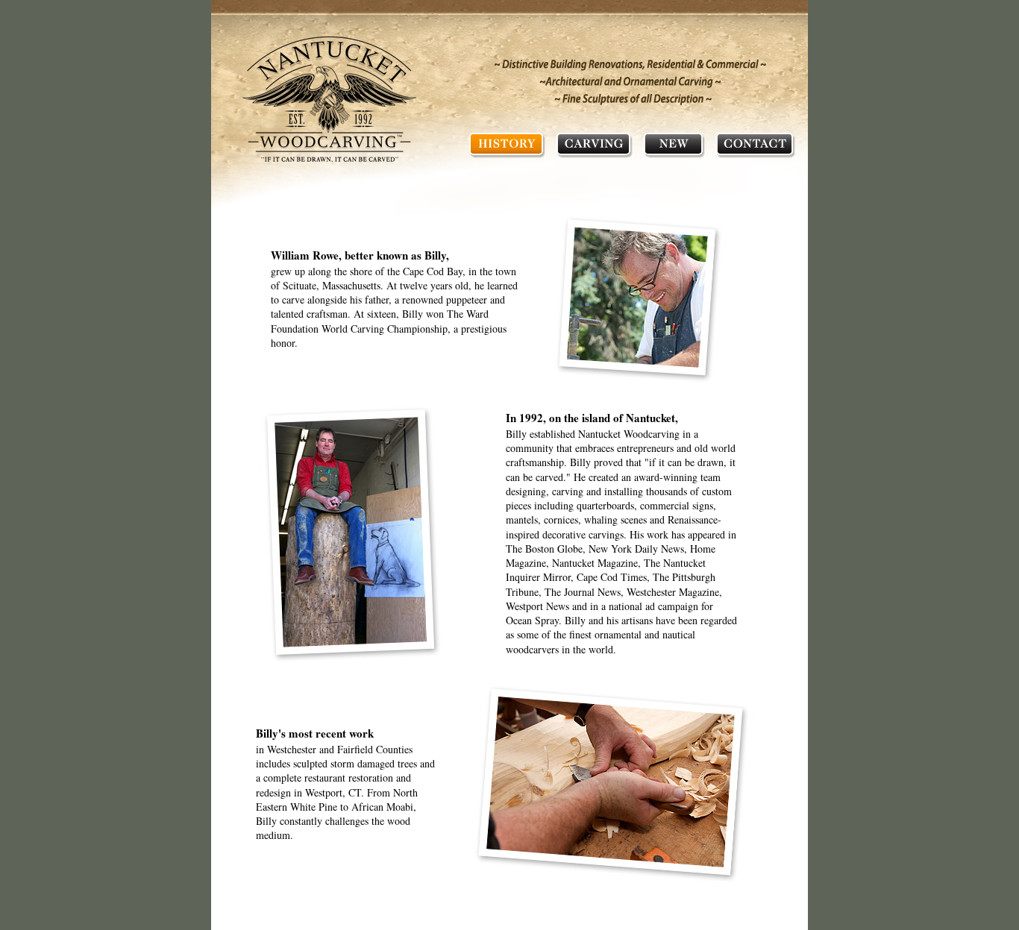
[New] (674, 144)
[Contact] (755, 144)
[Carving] (594, 144)
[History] (507, 144)
